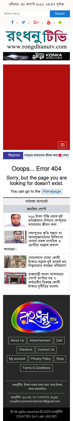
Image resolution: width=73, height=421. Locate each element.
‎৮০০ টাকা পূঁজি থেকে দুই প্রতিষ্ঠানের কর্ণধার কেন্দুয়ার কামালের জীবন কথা (47, 220)
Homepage (52, 191)
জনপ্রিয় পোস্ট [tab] (36, 209)
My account (17, 359)
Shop (60, 359)
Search (60, 13)
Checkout (25, 350)
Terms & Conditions (36, 368)
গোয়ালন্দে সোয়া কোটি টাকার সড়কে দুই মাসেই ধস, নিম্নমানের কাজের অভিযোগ (47, 261)
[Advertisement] (36, 89)
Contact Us (46, 350)
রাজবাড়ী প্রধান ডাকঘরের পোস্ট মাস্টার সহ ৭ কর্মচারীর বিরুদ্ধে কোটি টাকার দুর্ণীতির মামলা (45, 280)
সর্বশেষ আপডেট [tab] (37, 201)
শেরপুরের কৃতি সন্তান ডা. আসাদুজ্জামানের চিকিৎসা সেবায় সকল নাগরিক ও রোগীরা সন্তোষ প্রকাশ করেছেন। (33, 241)
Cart (59, 340)
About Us (17, 340)
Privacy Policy (41, 359)
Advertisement (40, 340)
